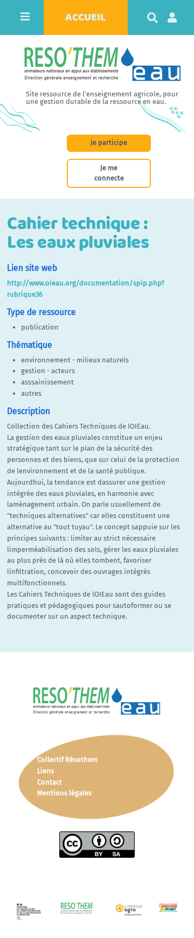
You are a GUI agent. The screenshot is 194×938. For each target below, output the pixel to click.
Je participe (109, 142)
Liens (45, 771)
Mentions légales (64, 793)
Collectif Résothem (67, 759)
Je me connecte (109, 173)
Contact (49, 782)
